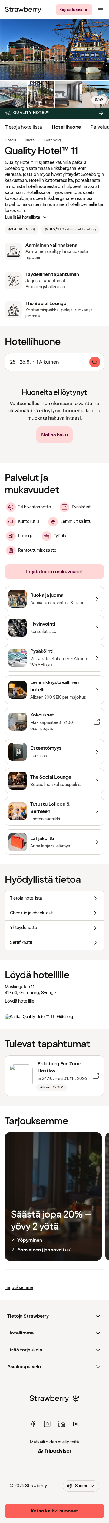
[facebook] (32, 1424)
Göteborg (52, 140)
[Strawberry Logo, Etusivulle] (23, 10)
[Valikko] (100, 10)
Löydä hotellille (19, 1001)
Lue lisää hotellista (22, 217)
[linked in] (61, 1424)
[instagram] (47, 1424)
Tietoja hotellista (23, 127)
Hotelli (10, 140)
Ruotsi (30, 140)
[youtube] (76, 1424)
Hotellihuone (66, 127)
